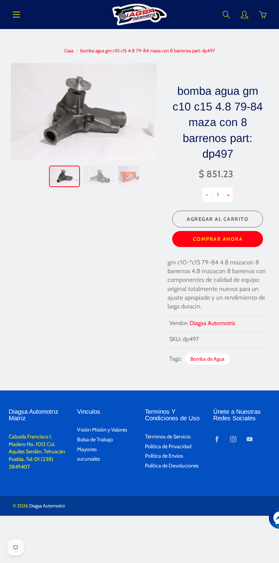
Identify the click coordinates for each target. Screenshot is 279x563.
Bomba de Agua (207, 359)
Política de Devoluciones (172, 465)
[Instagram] (233, 439)
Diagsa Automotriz (212, 323)
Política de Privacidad (168, 446)
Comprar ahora (218, 239)
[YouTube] (249, 439)
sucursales (88, 458)
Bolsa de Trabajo (95, 439)
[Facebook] (217, 439)
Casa (68, 50)
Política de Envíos (164, 456)
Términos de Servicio (168, 436)
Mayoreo (87, 449)
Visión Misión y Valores (102, 429)
